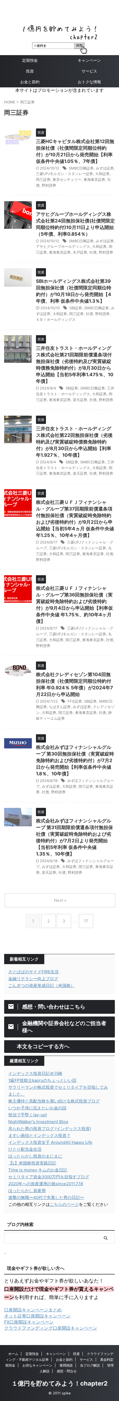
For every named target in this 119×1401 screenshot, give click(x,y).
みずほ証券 (105, 168)
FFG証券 (75, 701)
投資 (30, 71)
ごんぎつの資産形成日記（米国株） (41, 985)
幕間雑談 (66, 1365)
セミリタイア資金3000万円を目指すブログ (48, 1176)
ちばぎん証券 (60, 706)
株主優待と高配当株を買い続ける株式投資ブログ (54, 1101)
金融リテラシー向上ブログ (33, 978)
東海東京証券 (94, 179)
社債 (93, 252)
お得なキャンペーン (37, 1365)
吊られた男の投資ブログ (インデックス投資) (49, 1128)
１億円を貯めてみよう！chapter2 (60, 1383)
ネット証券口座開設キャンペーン (37, 1316)
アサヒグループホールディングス (63, 246)
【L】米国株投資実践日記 (32, 1163)
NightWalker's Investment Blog (38, 1121)
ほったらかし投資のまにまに (35, 1156)
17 (86, 921)
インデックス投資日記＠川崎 (35, 1073)
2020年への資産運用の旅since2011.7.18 (45, 1183)
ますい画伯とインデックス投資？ (39, 1135)
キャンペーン (89, 60)
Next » (60, 900)
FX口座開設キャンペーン (29, 1322)
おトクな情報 (89, 81)
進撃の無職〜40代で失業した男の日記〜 (46, 1197)
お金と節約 (30, 81)
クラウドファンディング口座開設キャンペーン (50, 1328)
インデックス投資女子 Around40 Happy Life (50, 1142)
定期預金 (30, 60)
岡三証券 (43, 179)
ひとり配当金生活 (25, 1149)
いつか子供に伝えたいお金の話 (37, 1107)
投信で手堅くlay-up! (27, 1114)
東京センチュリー (67, 179)
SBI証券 (75, 308)
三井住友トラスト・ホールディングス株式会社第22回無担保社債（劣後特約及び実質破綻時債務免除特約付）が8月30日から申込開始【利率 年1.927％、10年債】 (74, 442)
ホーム (13, 1354)
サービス (89, 71)
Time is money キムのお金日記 (37, 1170)
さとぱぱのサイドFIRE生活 (33, 971)
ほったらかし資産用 (27, 1190)
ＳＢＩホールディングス (56, 319)
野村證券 (49, 185)
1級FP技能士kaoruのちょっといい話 (42, 1080)
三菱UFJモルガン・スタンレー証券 (64, 173)
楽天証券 (80, 399)
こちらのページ (64, 1204)
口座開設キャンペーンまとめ (33, 1310)
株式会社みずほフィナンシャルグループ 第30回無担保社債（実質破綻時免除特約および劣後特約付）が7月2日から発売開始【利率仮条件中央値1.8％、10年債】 (75, 760)
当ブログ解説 (90, 1365)
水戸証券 (80, 252)
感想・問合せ (67, 1371)
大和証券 (102, 173)
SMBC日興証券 (81, 168)
